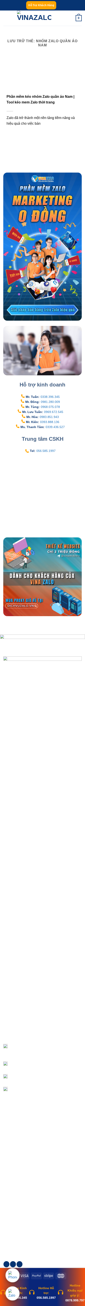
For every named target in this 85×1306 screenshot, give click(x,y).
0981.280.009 (50, 402)
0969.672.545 (53, 412)
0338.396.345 (50, 397)
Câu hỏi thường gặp (20, 1162)
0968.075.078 (50, 407)
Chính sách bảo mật (20, 1139)
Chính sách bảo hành (21, 1147)
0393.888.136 (49, 422)
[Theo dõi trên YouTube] (19, 1264)
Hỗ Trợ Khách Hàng (41, 5)
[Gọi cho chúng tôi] (13, 1264)
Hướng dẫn (14, 1208)
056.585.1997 (46, 451)
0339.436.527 (55, 427)
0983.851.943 (49, 417)
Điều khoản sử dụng (20, 1131)
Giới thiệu (13, 1193)
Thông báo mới (17, 1216)
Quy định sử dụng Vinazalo (25, 1154)
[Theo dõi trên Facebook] (6, 1264)
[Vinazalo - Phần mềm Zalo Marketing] (34, 18)
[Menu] (5, 18)
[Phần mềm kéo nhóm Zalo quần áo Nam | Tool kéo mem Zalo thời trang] (21, 80)
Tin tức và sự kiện (19, 1201)
